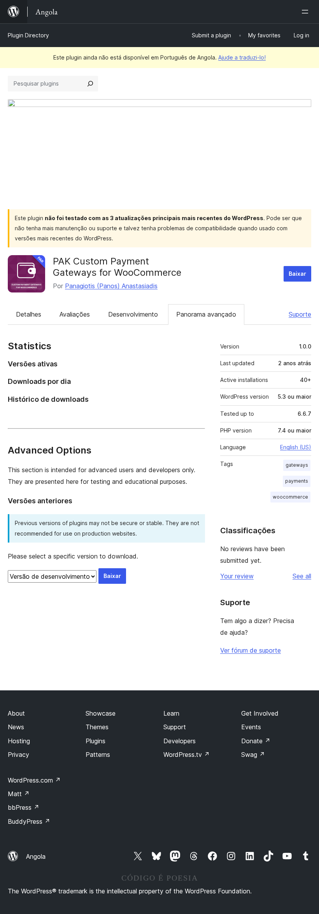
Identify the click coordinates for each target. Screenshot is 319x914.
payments (296, 481)
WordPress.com (34, 780)
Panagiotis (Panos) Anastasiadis (111, 286)
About (16, 713)
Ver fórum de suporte (250, 650)
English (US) (295, 447)
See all (302, 576)
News (16, 727)
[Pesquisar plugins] (90, 83)
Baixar (297, 273)
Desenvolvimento (133, 314)
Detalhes (28, 314)
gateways (297, 465)
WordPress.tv (186, 754)
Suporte (300, 314)
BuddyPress (29, 821)
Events (251, 727)
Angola (36, 856)
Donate (255, 741)
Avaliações (75, 314)
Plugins (95, 741)
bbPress (23, 807)
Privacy (18, 754)
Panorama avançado (206, 314)
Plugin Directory (28, 35)
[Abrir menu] (306, 11)
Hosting (19, 741)
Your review (237, 576)
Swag (253, 754)
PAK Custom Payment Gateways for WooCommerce (117, 267)
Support (174, 727)
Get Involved (260, 713)
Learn (171, 713)
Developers (179, 741)
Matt (19, 794)
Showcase (101, 713)
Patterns (98, 754)
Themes (97, 727)
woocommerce (290, 497)
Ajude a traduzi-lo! (242, 57)
